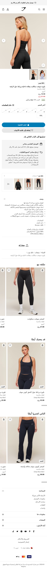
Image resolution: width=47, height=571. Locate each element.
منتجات (37, 252)
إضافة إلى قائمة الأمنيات (22, 130)
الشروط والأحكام (23, 539)
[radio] (42, 74)
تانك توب (30, 252)
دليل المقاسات (6, 105)
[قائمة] (43, 9)
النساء (43, 252)
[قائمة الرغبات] (9, 270)
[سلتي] (3, 9)
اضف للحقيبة (22, 125)
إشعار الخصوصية (23, 542)
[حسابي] (7, 9)
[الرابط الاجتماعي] (34, 531)
